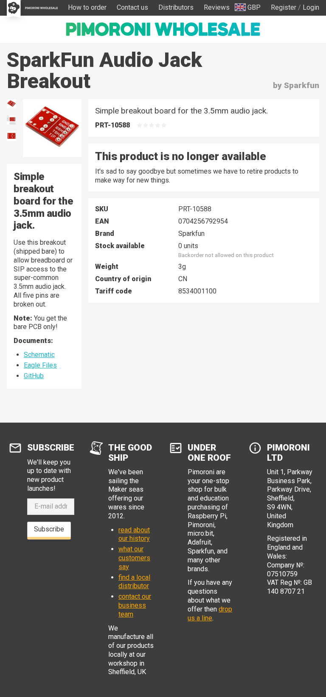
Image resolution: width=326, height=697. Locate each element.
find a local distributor (134, 581)
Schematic (39, 355)
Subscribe (49, 529)
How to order (87, 7)
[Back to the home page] (163, 29)
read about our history (134, 534)
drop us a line (210, 613)
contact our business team (134, 605)
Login (311, 7)
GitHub (34, 376)
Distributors (176, 7)
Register (283, 7)
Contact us (132, 7)
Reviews (217, 7)
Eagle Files (40, 365)
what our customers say (134, 558)
